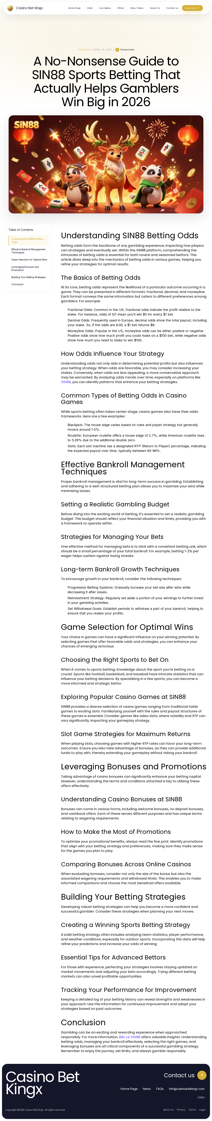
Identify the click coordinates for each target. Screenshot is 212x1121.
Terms (192, 1109)
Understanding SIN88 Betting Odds (27, 240)
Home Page (129, 1089)
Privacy (181, 1109)
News (147, 1089)
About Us (168, 1109)
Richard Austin (127, 49)
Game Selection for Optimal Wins (29, 259)
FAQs (160, 1089)
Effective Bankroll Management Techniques (28, 251)
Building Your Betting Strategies (28, 277)
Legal (202, 1109)
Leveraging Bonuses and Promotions (25, 268)
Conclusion (17, 284)
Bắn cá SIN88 (129, 1037)
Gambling (84, 49)
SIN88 (66, 382)
